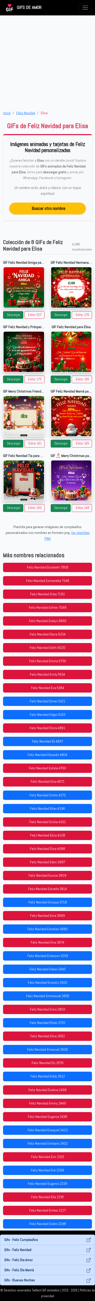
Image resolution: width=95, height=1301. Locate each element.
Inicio (7, 113)
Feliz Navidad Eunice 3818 (47, 875)
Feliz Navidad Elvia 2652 (47, 1036)
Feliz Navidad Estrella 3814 (47, 889)
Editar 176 (82, 315)
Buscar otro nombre (48, 208)
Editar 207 (35, 315)
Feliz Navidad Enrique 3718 (47, 902)
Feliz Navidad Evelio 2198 (47, 1223)
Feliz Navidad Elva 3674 (47, 942)
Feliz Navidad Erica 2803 (47, 1009)
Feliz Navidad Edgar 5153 (47, 714)
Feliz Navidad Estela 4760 (47, 768)
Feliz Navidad (25, 113)
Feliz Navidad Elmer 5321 (47, 701)
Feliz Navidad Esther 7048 (47, 607)
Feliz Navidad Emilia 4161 (47, 822)
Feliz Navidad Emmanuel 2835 (47, 996)
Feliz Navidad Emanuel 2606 (47, 1049)
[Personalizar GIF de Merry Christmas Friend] (24, 416)
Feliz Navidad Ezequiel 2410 (48, 1130)
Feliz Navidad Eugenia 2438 (47, 1116)
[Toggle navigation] (85, 7)
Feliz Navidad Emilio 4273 (47, 795)
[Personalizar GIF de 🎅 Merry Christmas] (71, 480)
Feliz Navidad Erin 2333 (47, 1157)
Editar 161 (35, 443)
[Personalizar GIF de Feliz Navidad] (71, 352)
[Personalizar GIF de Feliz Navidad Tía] (24, 480)
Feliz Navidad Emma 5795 (47, 661)
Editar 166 (82, 379)
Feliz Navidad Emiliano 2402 (48, 1143)
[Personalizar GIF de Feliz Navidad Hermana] (71, 287)
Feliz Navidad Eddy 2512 (47, 1076)
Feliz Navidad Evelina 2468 (47, 1090)
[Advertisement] (47, 62)
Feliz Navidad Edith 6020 (47, 647)
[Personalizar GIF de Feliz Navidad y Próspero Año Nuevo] (24, 352)
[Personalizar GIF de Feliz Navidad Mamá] (71, 416)
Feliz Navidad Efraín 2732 (47, 1022)
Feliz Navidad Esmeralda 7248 (47, 580)
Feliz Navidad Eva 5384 (47, 687)
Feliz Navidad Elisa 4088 (47, 848)
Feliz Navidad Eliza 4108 (47, 835)
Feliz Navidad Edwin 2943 (47, 969)
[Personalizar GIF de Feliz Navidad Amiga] (24, 287)
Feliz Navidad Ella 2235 (47, 1197)
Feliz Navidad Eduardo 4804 (47, 754)
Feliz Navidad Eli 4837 (47, 741)
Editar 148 (82, 508)
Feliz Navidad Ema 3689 (47, 915)
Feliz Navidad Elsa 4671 (48, 781)
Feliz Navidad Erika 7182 (47, 594)
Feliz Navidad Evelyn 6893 (47, 621)
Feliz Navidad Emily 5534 (47, 674)
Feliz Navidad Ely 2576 (48, 1063)
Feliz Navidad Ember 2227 (47, 1210)
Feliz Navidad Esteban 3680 (47, 929)
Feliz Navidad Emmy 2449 (47, 1103)
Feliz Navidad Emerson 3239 (47, 955)
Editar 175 (35, 379)
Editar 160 (82, 443)
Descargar (13, 315)
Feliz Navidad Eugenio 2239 (47, 1183)
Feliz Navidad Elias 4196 (47, 808)
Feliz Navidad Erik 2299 (47, 1170)
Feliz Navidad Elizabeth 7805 (47, 567)
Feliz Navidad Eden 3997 (47, 862)
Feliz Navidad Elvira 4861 (47, 728)
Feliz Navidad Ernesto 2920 (47, 982)
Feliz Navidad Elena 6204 (48, 634)
